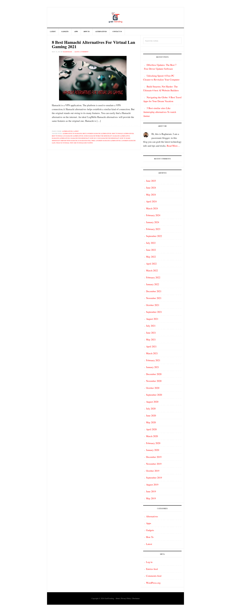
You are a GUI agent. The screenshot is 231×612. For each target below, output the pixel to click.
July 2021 (151, 325)
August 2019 (152, 484)
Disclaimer (136, 598)
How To (150, 537)
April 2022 (151, 263)
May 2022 (151, 256)
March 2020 (152, 436)
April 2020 (151, 429)
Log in (149, 562)
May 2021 (151, 339)
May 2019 (151, 498)
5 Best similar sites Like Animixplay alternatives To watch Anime (159, 112)
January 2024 (152, 222)
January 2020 (152, 450)
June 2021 (151, 332)
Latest (76, 131)
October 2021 (152, 305)
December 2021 (153, 291)
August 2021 (152, 318)
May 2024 (151, 194)
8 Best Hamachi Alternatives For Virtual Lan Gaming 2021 (93, 44)
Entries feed (152, 569)
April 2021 (151, 346)
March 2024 (152, 208)
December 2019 (153, 457)
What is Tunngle (62, 143)
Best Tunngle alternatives (123, 133)
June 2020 (151, 415)
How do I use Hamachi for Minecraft (104, 138)
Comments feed (153, 575)
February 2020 (153, 443)
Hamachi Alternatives (61, 138)
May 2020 (151, 422)
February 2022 (153, 277)
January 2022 (152, 284)
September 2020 (154, 394)
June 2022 (151, 249)
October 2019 (152, 470)
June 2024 (151, 187)
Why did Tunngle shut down (81, 143)
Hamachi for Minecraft (80, 138)
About (118, 598)
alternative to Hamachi (72, 133)
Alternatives (67, 131)
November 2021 (153, 298)
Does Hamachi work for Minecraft (98, 136)
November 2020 (153, 381)
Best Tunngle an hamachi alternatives (67, 136)
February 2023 (153, 229)
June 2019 (151, 491)
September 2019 (154, 477)
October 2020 (152, 388)
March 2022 (152, 270)
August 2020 (152, 401)
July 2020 (151, 408)
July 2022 (151, 242)
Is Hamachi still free (86, 140)
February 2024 (153, 215)
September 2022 (154, 236)
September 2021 (154, 312)
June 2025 (151, 180)
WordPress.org (153, 582)
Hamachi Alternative (121, 136)
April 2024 (151, 201)
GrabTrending (115, 17)
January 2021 (152, 367)
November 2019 (153, 463)
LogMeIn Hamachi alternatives (108, 140)
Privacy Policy (126, 598)
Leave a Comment (81, 52)
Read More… (173, 145)
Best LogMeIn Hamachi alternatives (97, 133)
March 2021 (152, 353)
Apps (148, 523)
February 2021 (153, 360)
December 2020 (153, 374)
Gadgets (150, 530)
